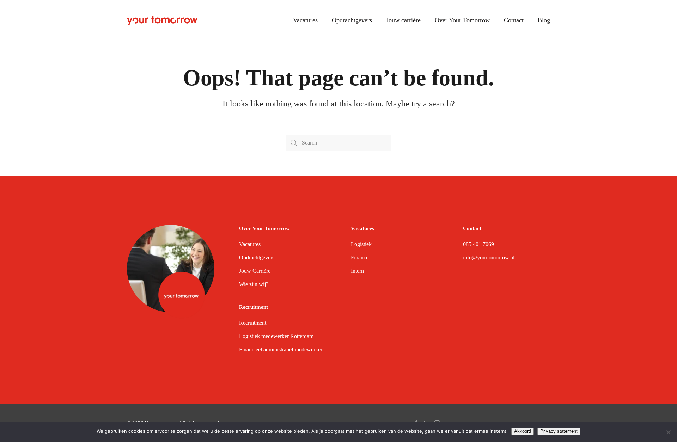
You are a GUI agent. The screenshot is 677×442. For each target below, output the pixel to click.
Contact (514, 20)
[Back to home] (162, 20)
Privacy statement (559, 431)
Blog (544, 20)
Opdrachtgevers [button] (352, 20)
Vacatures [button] (305, 20)
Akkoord (522, 431)
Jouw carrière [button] (403, 20)
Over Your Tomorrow (462, 20)
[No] (668, 432)
